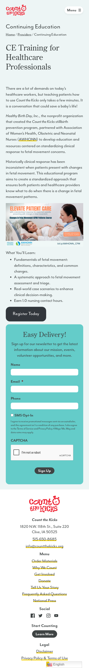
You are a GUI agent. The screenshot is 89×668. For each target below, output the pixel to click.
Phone (16, 398)
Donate (44, 581)
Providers (24, 34)
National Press (44, 600)
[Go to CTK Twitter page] (40, 617)
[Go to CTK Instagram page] (48, 617)
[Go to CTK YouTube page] (56, 617)
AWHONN (28, 139)
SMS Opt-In (23, 415)
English (58, 664)
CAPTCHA (19, 440)
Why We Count (44, 567)
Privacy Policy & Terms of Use (44, 658)
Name (15, 364)
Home (10, 34)
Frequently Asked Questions (44, 594)
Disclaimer (44, 651)
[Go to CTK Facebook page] (33, 617)
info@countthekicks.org (44, 546)
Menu (71, 10)
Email (17, 381)
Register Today (26, 313)
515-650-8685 (44, 539)
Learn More (45, 634)
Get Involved (44, 574)
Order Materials (44, 561)
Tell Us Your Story (45, 587)
